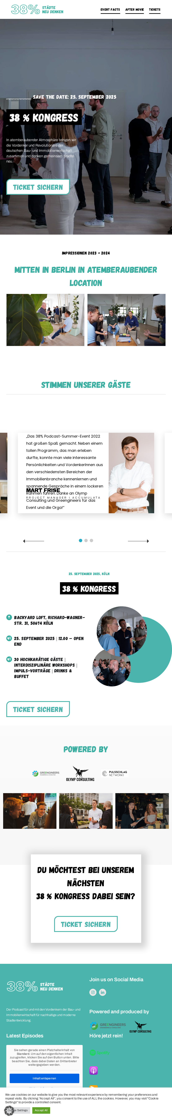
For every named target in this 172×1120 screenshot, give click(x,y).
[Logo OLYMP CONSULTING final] (80, 768)
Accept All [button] (41, 1110)
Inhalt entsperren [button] (44, 1078)
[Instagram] (92, 992)
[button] (9, 320)
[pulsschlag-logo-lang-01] (115, 771)
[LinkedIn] (102, 992)
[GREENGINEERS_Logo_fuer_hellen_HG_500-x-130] (46, 772)
